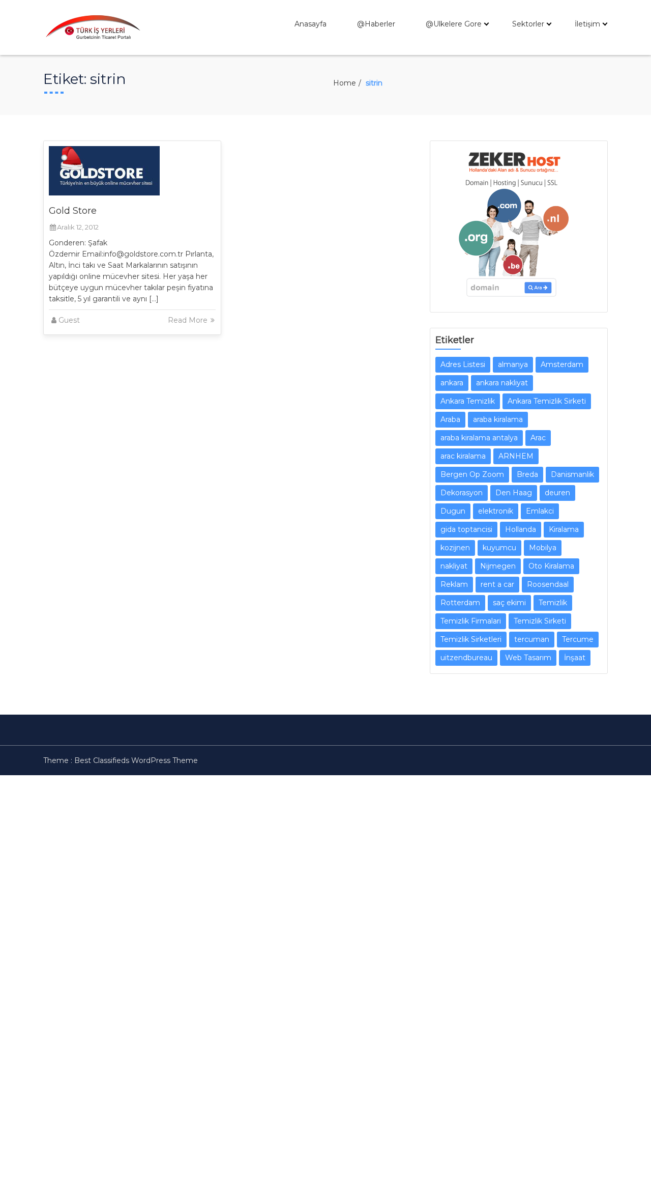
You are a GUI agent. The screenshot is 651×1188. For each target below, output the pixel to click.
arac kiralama (463, 456)
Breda (527, 474)
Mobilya (542, 547)
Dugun (452, 511)
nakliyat (453, 566)
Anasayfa (310, 23)
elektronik (495, 511)
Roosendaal (548, 584)
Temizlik (553, 602)
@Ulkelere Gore (454, 23)
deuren (557, 492)
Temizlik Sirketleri (470, 639)
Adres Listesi (462, 364)
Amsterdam (562, 364)
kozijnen (455, 547)
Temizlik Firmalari (470, 621)
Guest (69, 320)
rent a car (497, 584)
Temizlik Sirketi (540, 621)
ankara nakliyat (502, 382)
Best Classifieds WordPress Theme (136, 760)
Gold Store (73, 210)
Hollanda (520, 529)
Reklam (454, 584)
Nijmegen (498, 566)
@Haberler (376, 23)
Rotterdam (460, 602)
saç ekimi (509, 602)
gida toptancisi (466, 529)
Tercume (578, 639)
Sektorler (528, 23)
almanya (513, 364)
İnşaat (574, 657)
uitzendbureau (466, 657)
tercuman (531, 639)
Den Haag (513, 492)
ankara (451, 382)
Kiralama (564, 529)
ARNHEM (516, 456)
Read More (189, 320)
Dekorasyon (461, 492)
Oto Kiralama (551, 566)
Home (344, 83)
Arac (538, 437)
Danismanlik (572, 474)
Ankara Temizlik (467, 401)
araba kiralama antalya (479, 437)
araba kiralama (498, 419)
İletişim (587, 23)
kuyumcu (499, 547)
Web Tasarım (528, 657)
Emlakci (540, 511)
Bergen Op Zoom (472, 474)
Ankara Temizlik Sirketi (547, 401)
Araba (450, 419)
